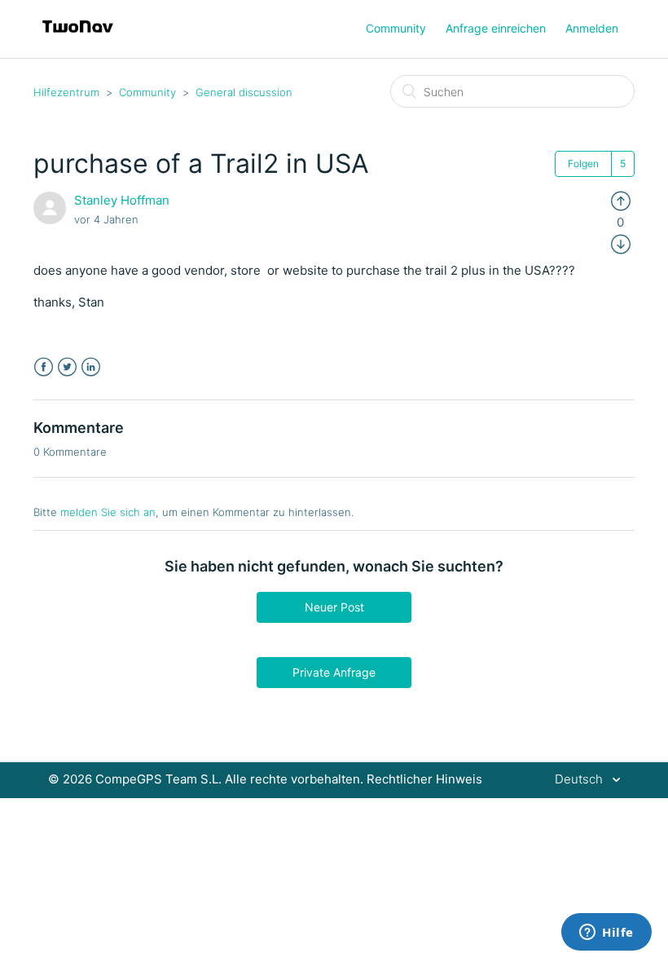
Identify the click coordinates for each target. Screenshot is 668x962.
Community (396, 28)
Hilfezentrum (66, 92)
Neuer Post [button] (334, 607)
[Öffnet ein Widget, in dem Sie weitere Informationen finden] (606, 933)
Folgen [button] (583, 163)
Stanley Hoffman (121, 200)
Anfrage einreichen (496, 28)
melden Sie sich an (108, 512)
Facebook (43, 367)
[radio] (621, 200)
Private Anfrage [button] (334, 672)
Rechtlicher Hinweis (424, 779)
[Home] (77, 37)
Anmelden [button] (591, 28)
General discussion (244, 92)
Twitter (67, 367)
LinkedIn (91, 367)
